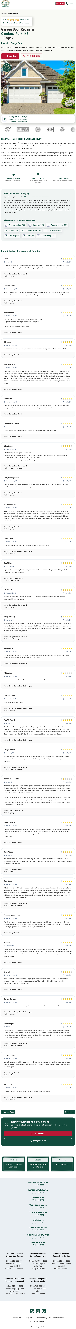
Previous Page (8, 1112)
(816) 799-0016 (38, 1230)
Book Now (12, 56)
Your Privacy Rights (37, 1321)
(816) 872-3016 (38, 1238)
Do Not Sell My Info (56, 1318)
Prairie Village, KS (11, 566)
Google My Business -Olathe (38, 1311)
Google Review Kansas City (32, 1311)
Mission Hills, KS (11, 593)
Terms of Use (15, 1318)
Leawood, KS (10, 620)
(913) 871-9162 (38, 1223)
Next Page (69, 1112)
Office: (15, 1261)
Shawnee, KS (10, 427)
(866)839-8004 (39, 1140)
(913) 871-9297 (33, 56)
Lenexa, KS (9, 262)
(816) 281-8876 (38, 1208)
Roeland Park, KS (11, 449)
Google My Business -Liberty (44, 1311)
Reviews (3, 13)
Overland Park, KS (11, 289)
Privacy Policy (28, 1318)
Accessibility (42, 1318)
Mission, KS (9, 1027)
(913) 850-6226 (38, 1193)
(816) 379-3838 (38, 1185)
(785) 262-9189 (38, 1245)
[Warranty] (71, 129)
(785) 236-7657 (38, 1200)
